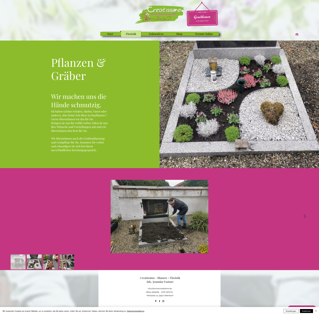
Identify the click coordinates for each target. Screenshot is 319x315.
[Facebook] (288, 34)
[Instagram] (291, 34)
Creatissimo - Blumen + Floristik (160, 278)
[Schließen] (316, 311)
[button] (307, 34)
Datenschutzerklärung (135, 311)
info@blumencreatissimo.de (160, 288)
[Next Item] (304, 216)
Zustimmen (306, 311)
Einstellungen (291, 311)
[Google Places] (284, 34)
